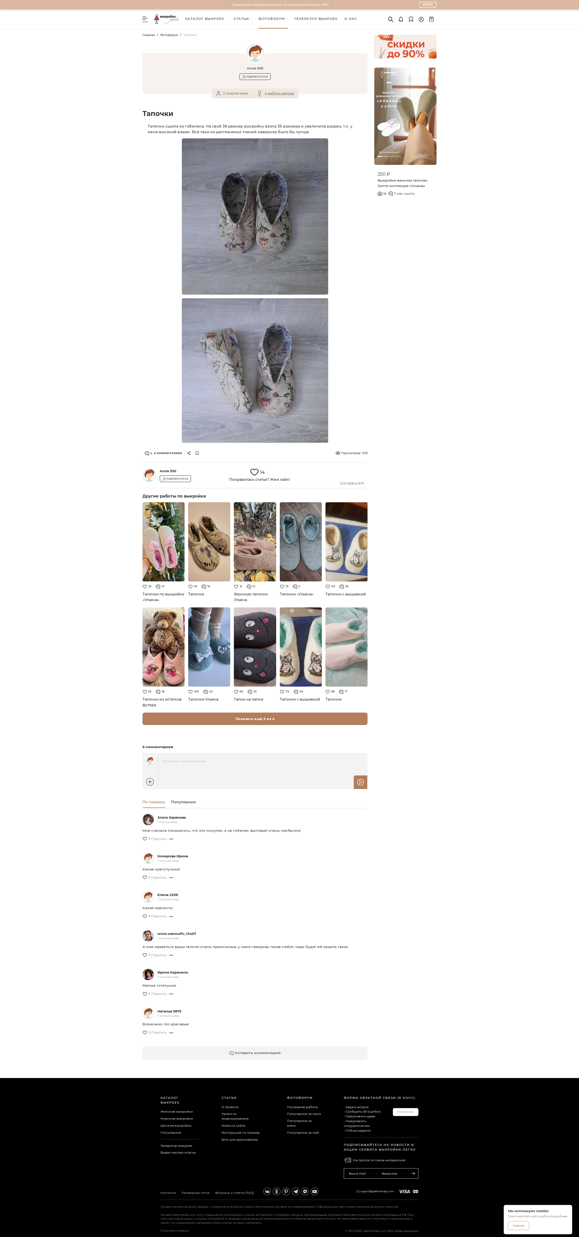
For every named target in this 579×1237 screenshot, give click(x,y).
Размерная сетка (196, 1192)
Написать (405, 1112)
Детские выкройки (176, 1125)
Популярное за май (303, 1132)
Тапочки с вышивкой (345, 594)
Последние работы (302, 1107)
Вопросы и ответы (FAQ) (234, 1192)
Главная (148, 35)
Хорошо (518, 1225)
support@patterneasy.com (377, 1191)
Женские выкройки (177, 1111)
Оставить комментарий (257, 1053)
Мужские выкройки (177, 1118)
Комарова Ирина (172, 856)
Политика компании (175, 1230)
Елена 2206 (167, 895)
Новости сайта (233, 1125)
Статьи (229, 1098)
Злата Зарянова (171, 817)
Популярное (171, 1132)
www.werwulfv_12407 (176, 933)
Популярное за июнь (299, 1123)
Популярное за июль (304, 1114)
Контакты (168, 1192)
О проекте (230, 1107)
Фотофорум (169, 35)
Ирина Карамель (172, 972)
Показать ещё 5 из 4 (255, 719)
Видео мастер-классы (178, 1152)
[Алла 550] (149, 475)
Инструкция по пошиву (241, 1132)
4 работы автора (279, 93)
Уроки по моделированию (235, 1116)
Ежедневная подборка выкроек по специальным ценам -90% (281, 4)
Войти (428, 4)
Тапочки (196, 594)
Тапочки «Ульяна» (296, 594)
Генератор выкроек (176, 1145)
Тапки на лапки (248, 699)
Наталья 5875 (169, 1011)
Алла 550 (168, 471)
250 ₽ (384, 174)
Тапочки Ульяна (203, 699)
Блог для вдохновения (240, 1139)
